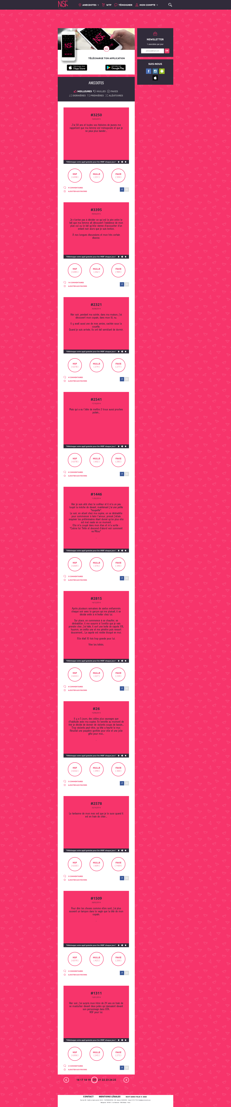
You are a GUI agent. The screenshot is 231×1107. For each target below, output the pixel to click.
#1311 (96, 993)
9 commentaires (75, 188)
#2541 (96, 399)
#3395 (96, 210)
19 (89, 1080)
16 (78, 1080)
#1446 (96, 494)
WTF (108, 5)
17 (81, 1080)
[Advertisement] (113, 18)
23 (107, 1080)
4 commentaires (75, 377)
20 (94, 1080)
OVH (108, 1102)
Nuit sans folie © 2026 (136, 1096)
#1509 (96, 898)
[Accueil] (63, 5)
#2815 (96, 598)
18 (85, 1080)
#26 (96, 709)
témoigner (125, 5)
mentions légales (109, 1096)
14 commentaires (76, 282)
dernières (79, 95)
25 (114, 1080)
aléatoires (116, 95)
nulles (101, 91)
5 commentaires (75, 576)
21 (99, 1080)
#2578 (96, 803)
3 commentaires (75, 971)
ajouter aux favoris (77, 191)
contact (88, 1096)
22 (103, 1080)
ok (167, 51)
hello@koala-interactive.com (145, 1100)
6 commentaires (75, 472)
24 (110, 1080)
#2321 (96, 304)
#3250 (96, 115)
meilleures (84, 91)
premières (97, 95)
